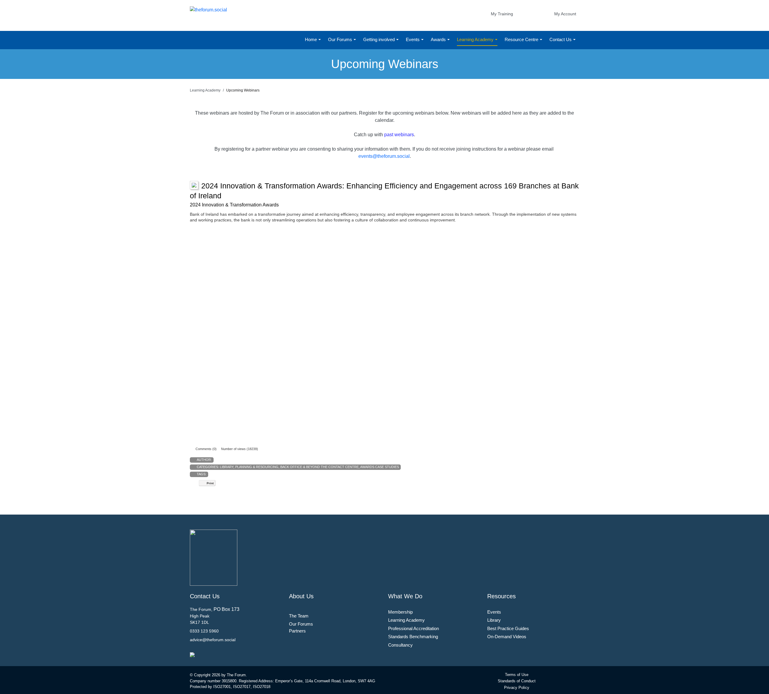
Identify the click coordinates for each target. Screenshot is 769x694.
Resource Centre (522, 39)
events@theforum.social (384, 156)
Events (413, 39)
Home (311, 39)
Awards (439, 39)
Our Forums (340, 39)
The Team (299, 615)
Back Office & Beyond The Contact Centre (319, 467)
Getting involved (379, 39)
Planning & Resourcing (256, 467)
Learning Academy (476, 39)
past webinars (399, 134)
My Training (502, 13)
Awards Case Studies (379, 467)
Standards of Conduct (517, 681)
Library (226, 467)
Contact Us (561, 39)
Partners (297, 630)
